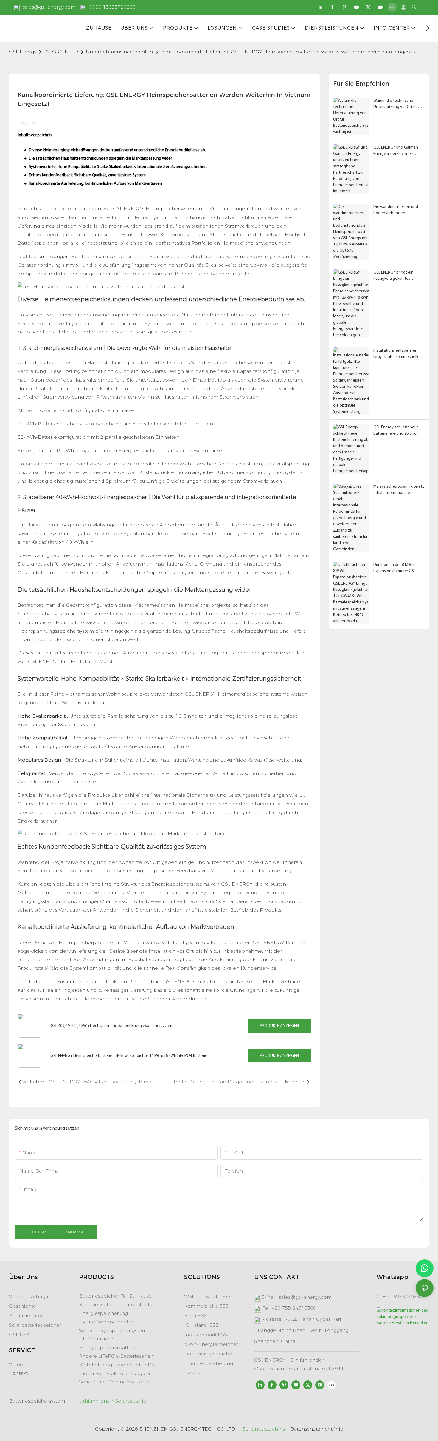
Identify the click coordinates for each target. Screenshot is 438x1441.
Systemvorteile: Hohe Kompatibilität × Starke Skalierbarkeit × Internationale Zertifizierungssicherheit (118, 167)
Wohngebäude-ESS (207, 1296)
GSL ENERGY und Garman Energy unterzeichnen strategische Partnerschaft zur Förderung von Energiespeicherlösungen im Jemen (398, 151)
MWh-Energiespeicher (211, 1344)
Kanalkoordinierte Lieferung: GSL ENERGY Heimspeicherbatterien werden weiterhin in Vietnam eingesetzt (289, 52)
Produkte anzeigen (279, 1026)
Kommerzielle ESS (206, 1306)
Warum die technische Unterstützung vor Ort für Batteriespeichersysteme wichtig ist (395, 104)
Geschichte (22, 1306)
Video (16, 1364)
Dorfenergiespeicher (209, 1354)
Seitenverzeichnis (263, 1429)
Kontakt (18, 1373)
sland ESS (205, 1325)
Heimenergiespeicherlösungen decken (96, 299)
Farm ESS (195, 1315)
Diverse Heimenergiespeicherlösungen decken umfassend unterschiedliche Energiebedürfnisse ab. (117, 150)
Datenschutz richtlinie (316, 1429)
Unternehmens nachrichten (119, 52)
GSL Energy (22, 52)
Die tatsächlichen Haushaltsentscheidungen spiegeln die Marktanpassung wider (100, 158)
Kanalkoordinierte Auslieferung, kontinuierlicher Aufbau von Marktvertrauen (95, 183)
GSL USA (19, 1334)
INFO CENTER (61, 52)
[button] (427, 28)
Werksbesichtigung (32, 1296)
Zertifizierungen (28, 1315)
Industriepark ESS (205, 1334)
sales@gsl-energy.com (49, 7)
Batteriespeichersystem (37, 1401)
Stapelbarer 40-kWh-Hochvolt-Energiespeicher (85, 497)
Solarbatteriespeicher (35, 1325)
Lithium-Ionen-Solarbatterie (112, 1401)
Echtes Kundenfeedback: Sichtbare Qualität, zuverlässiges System (87, 175)
